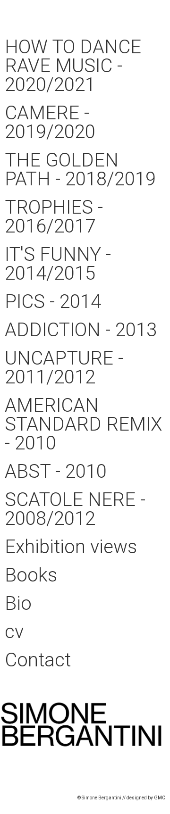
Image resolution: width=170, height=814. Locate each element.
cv (14, 632)
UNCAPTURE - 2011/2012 (64, 367)
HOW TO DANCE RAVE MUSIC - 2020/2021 (73, 66)
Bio (18, 603)
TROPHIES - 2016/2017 (54, 216)
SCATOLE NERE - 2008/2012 (75, 509)
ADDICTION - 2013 (81, 330)
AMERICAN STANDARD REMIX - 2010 (83, 424)
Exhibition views (71, 547)
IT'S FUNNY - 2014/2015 (58, 263)
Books (31, 575)
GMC (159, 797)
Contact (38, 660)
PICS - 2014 (53, 302)
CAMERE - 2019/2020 (50, 122)
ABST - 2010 (56, 471)
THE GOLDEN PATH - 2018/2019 (80, 169)
